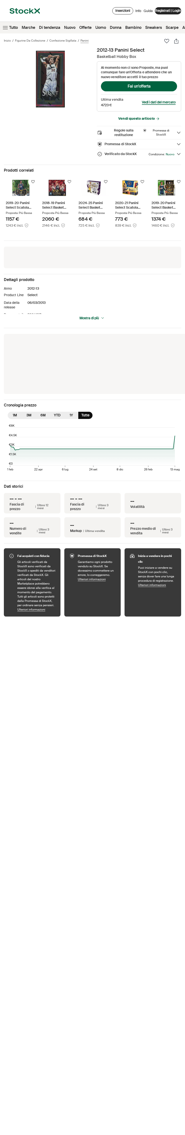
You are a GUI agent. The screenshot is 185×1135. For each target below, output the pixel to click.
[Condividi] (176, 41)
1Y (71, 415)
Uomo (100, 27)
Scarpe (172, 27)
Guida (148, 11)
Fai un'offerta (139, 86)
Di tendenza (49, 27)
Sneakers (153, 27)
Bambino (133, 27)
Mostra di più (89, 318)
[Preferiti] (167, 41)
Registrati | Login (168, 10)
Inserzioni (122, 10)
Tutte (85, 415)
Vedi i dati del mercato (159, 102)
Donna (115, 27)
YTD (57, 415)
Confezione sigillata (62, 41)
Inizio (7, 41)
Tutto (13, 27)
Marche (28, 27)
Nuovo (69, 27)
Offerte (85, 27)
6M (43, 415)
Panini (84, 41)
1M (15, 415)
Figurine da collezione (30, 41)
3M (28, 415)
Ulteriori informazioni (36, 609)
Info (138, 12)
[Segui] (33, 182)
